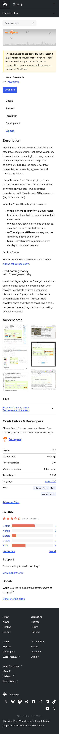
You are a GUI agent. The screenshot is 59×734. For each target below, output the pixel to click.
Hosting (7, 626)
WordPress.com (12, 666)
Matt (7, 671)
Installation (11, 115)
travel (52, 494)
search (45, 494)
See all (52, 551)
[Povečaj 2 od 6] (24, 349)
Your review (9, 551)
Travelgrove (12, 81)
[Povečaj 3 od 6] (24, 376)
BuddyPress (10, 681)
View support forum (13, 572)
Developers (9, 651)
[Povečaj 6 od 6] (52, 372)
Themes (35, 621)
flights (45, 488)
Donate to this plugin (14, 598)
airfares (37, 488)
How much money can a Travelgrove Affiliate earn (16, 409)
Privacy (7, 632)
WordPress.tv (11, 656)
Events (34, 646)
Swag (35, 656)
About (6, 616)
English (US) (50, 481)
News (6, 621)
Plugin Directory (10, 13)
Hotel (52, 488)
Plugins (34, 626)
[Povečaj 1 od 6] (24, 328)
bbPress (8, 676)
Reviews (10, 108)
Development (13, 123)
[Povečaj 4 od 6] (52, 328)
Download (10, 89)
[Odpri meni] (54, 4)
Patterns (35, 632)
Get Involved (38, 641)
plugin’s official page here (16, 263)
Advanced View (11, 502)
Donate (36, 651)
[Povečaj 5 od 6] (52, 345)
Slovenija (14, 694)
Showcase (36, 616)
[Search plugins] (33, 23)
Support (10, 130)
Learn (6, 641)
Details (9, 100)
